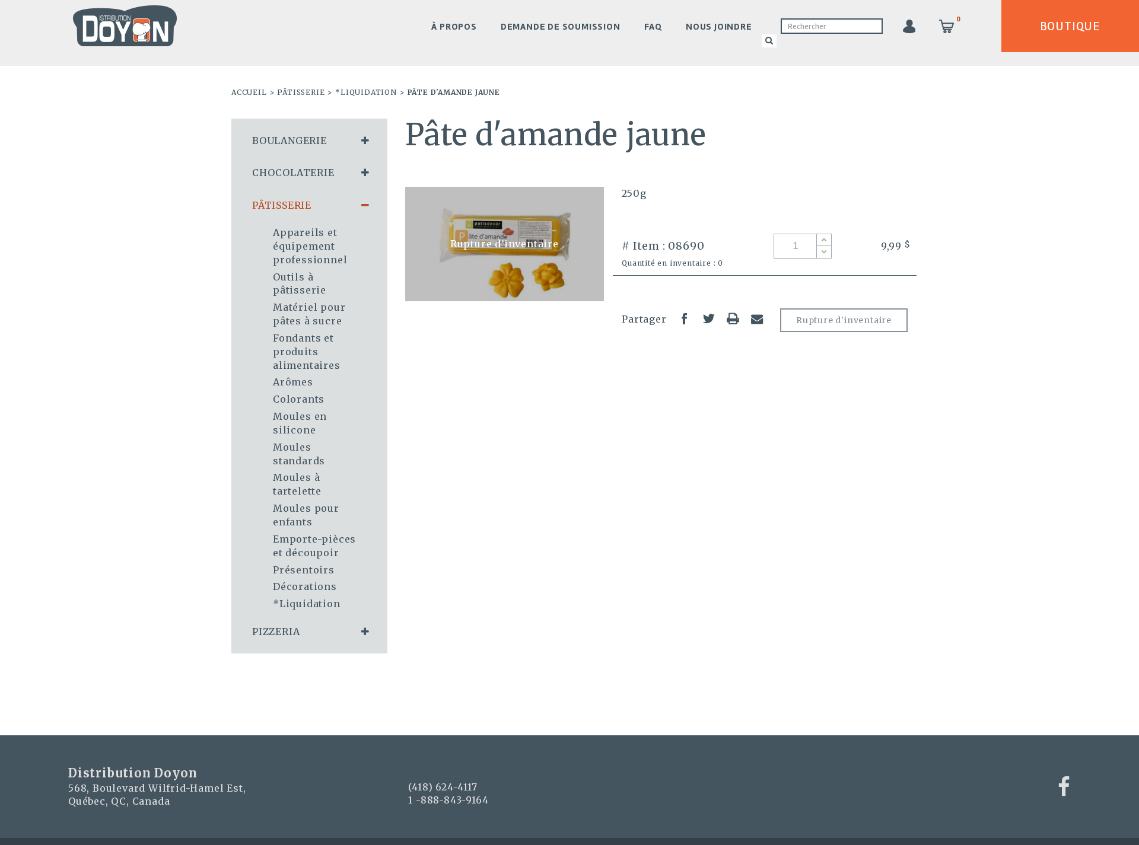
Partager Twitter (708, 318)
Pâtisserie (300, 92)
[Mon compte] (908, 26)
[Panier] (946, 26)
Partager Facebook (684, 318)
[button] (823, 240)
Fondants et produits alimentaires (307, 351)
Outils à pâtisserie (299, 283)
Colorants (298, 399)
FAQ (653, 27)
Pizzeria (276, 631)
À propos (453, 27)
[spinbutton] (802, 246)
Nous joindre (719, 27)
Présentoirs (304, 570)
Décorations (305, 586)
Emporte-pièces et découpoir (314, 546)
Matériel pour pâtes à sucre (309, 314)
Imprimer (733, 318)
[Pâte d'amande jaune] (505, 244)
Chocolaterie (293, 172)
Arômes (293, 382)
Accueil (249, 92)
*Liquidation (366, 92)
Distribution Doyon (125, 25)
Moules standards (299, 454)
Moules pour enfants (306, 515)
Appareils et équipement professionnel (310, 246)
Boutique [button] (1070, 26)
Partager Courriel (757, 318)
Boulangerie (289, 140)
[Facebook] (1064, 787)
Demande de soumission (561, 27)
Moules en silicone (300, 423)
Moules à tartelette (297, 484)
